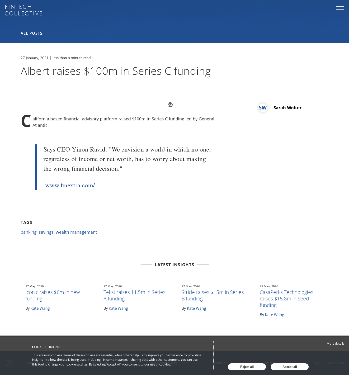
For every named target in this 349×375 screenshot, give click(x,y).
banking (29, 232)
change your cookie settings (68, 364)
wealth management (76, 232)
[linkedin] (198, 105)
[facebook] (212, 105)
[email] (169, 105)
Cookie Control (46, 347)
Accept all (290, 367)
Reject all (247, 367)
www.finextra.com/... (72, 185)
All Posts (31, 33)
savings (46, 232)
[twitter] (184, 105)
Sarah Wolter (288, 107)
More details (335, 343)
